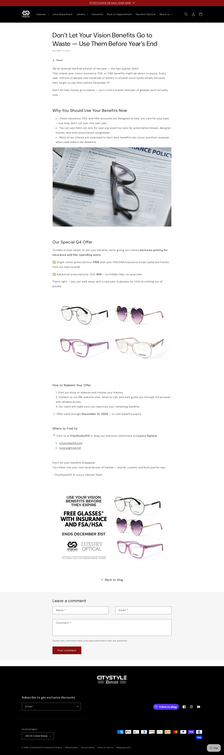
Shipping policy (123, 747)
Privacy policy (88, 747)
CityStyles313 (36, 747)
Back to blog (114, 580)
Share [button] (59, 60)
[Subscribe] (77, 706)
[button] (43, 14)
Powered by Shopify (52, 747)
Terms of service (105, 747)
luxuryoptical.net (70, 448)
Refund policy (71, 747)
